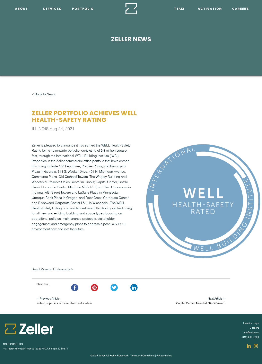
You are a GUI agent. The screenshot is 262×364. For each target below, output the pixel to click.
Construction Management (52, 49)
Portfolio (83, 9)
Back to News (45, 94)
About (21, 9)
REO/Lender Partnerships (52, 28)
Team (179, 9)
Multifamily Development (52, 39)
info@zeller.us (251, 332)
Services (52, 9)
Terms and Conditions (142, 356)
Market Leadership (50, 70)
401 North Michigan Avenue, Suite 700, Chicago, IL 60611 (35, 349)
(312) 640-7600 (250, 337)
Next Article (215, 298)
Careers (240, 9)
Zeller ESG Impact (18, 18)
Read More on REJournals (51, 269)
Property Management (52, 59)
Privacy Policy (164, 356)
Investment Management (52, 18)
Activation (210, 9)
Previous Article (50, 298)
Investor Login (251, 323)
